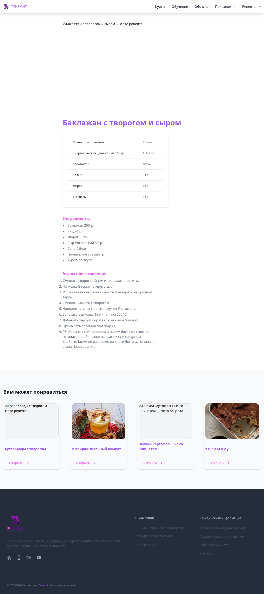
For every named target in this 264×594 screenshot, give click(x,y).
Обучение (180, 6)
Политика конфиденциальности (222, 528)
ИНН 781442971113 (148, 545)
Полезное (223, 6)
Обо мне (201, 6)
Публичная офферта (214, 545)
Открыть (16, 463)
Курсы (160, 6)
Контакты (206, 553)
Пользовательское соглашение (222, 536)
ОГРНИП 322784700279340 (154, 536)
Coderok (43, 585)
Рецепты (249, 6)
